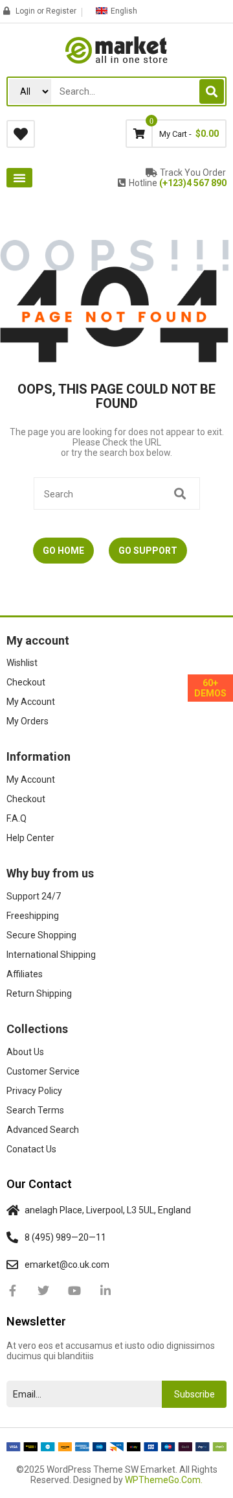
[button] (19, 177)
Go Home (63, 550)
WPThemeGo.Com (163, 1480)
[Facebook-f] (12, 1290)
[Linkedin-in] (105, 1290)
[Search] (211, 91)
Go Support (147, 550)
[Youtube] (74, 1290)
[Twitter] (43, 1290)
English (124, 11)
